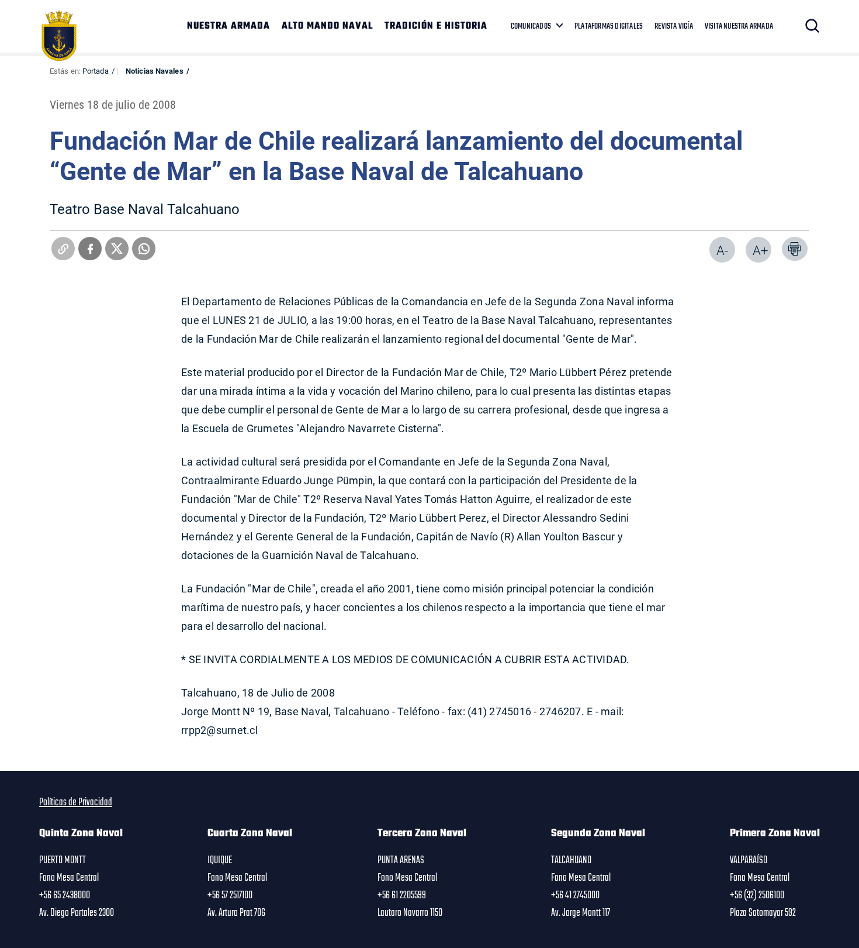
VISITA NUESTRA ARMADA (739, 26)
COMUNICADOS (531, 26)
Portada (95, 71)
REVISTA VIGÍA (673, 26)
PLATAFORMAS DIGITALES (608, 26)
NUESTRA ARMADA (228, 26)
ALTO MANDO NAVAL (327, 26)
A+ (760, 250)
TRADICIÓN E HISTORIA (436, 26)
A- (722, 250)
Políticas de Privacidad (75, 802)
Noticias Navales (154, 71)
